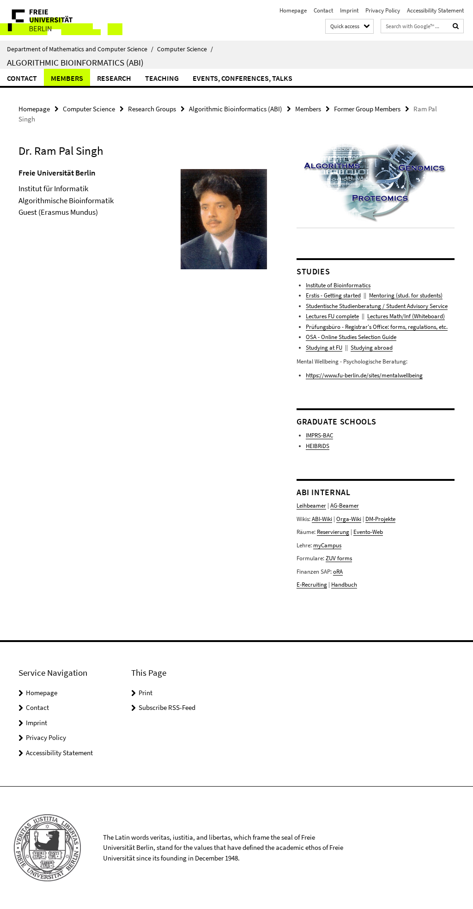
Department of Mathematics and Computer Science (80, 49)
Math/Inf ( (401, 316)
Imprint (349, 10)
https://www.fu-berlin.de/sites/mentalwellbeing (364, 375)
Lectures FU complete (332, 316)
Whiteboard (428, 316)
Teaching (162, 78)
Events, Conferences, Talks (242, 78)
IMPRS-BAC (319, 435)
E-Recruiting (312, 584)
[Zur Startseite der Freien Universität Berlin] (61, 20)
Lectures (377, 316)
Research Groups (152, 108)
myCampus (327, 545)
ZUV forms (339, 558)
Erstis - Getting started (333, 295)
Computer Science (185, 49)
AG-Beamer (344, 505)
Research (114, 78)
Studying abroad (372, 347)
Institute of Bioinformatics (338, 285)
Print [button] (145, 692)
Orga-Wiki (348, 519)
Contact (323, 10)
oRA (338, 572)
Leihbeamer (311, 505)
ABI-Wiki (322, 519)
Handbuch (344, 584)
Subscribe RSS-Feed (167, 707)
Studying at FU (324, 347)
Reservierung (333, 532)
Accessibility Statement (435, 10)
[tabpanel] (142, 232)
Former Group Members (367, 108)
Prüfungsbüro (323, 327)
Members (67, 78)
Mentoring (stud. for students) (406, 295)
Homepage (293, 10)
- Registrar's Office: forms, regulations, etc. (394, 327)
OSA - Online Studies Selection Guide (351, 337)
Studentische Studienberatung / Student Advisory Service (377, 306)
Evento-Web (368, 532)
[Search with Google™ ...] (456, 26)
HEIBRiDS (317, 446)
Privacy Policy (382, 10)
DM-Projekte (380, 519)
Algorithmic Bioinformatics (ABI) (75, 62)
